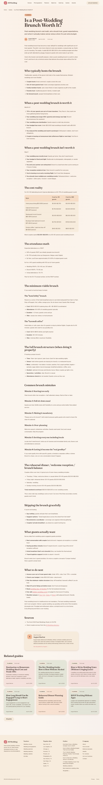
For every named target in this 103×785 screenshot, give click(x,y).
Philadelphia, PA (47, 756)
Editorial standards (87, 749)
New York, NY (46, 744)
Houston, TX (46, 751)
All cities (26, 756)
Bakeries (53, 3)
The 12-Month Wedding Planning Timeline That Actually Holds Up (71, 754)
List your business (93, 3)
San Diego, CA (47, 761)
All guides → (66, 770)
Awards (74, 3)
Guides (67, 3)
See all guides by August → (40, 646)
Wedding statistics (68, 766)
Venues (30, 3)
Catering (61, 3)
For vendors (86, 754)
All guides (9, 719)
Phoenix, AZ (46, 754)
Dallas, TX (45, 763)
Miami (54, 595)
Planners (46, 3)
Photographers (38, 3)
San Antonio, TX (47, 758)
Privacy (93, 779)
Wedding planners (28, 749)
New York (42, 595)
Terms (97, 779)
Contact (85, 758)
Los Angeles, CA (47, 746)
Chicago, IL (46, 749)
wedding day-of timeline (38, 589)
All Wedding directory (52, 625)
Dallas (48, 595)
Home (5, 10)
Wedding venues (28, 744)
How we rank (86, 746)
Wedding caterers (28, 754)
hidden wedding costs (40, 592)
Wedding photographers (30, 746)
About (84, 744)
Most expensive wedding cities (71, 768)
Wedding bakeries (28, 751)
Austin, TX (46, 766)
